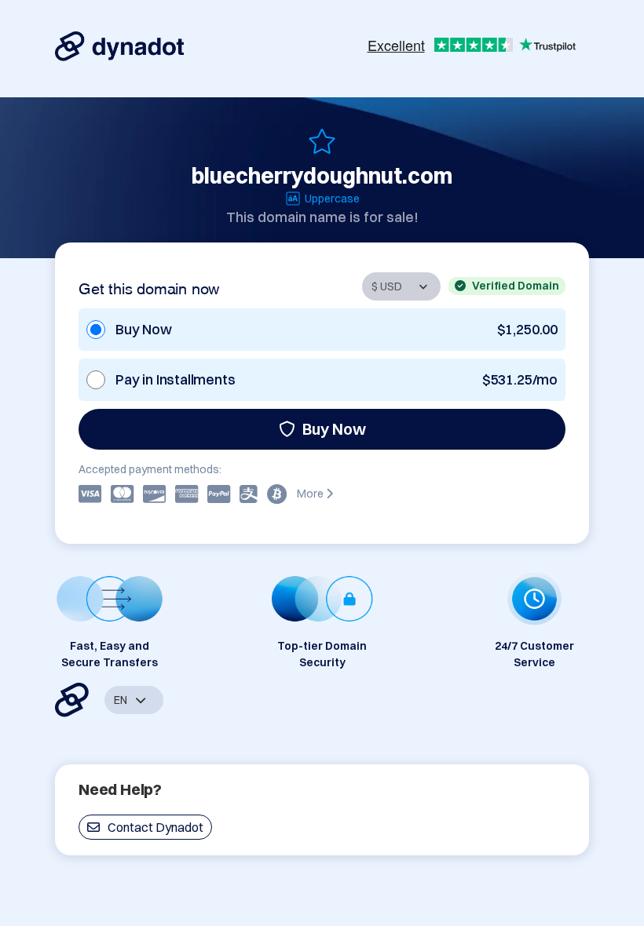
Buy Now (334, 429)
